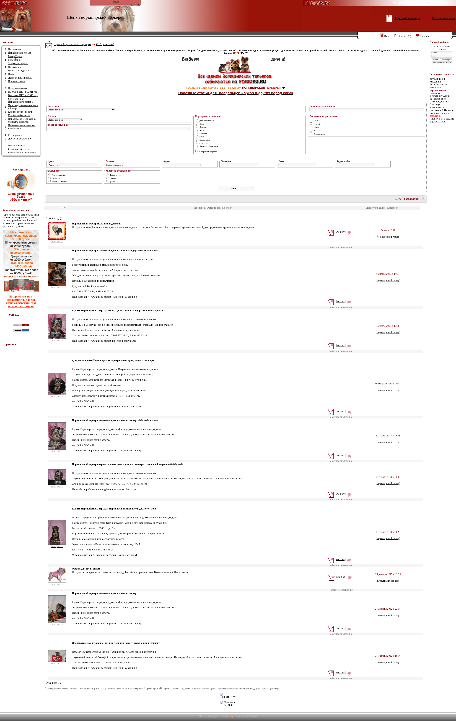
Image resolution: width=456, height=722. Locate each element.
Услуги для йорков (18, 63)
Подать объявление (407, 18)
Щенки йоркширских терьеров (72, 44)
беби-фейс (93, 688)
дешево (111, 688)
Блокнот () (404, 36)
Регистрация (15, 135)
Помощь (424, 36)
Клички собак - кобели (20, 111)
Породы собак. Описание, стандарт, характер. (22, 120)
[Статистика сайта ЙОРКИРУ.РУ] (228, 697)
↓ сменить (135, 4)
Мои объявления (443, 18)
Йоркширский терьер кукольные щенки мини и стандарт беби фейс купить (115, 250)
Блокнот (340, 231)
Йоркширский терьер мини (57, 688)
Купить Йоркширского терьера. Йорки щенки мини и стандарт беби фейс (114, 508)
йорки (125, 688)
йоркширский (136, 688)
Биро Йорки (14, 60)
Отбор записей (105, 44)
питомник (196, 688)
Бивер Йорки (15, 56)
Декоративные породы (20, 77)
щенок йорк (274, 688)
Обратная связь (439, 2)
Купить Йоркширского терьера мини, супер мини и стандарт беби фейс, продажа (118, 310)
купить (176, 688)
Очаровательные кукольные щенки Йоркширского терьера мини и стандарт (116, 643)
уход (252, 688)
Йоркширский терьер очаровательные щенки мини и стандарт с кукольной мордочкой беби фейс (127, 464)
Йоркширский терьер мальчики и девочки (96, 223)
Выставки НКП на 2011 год (22, 91)
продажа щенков (209, 688)
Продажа (74, 688)
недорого (185, 688)
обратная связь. (438, 121)
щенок (265, 688)
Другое (115, 1)
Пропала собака (16, 81)
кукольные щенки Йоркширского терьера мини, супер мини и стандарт (113, 360)
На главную (14, 49)
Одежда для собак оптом (86, 568)
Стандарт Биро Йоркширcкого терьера (20, 100)
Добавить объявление (19, 138)
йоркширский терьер (157, 688)
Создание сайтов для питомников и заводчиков (22, 150)
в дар (103, 688)
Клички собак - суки (19, 115)
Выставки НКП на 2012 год (23, 95)
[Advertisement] (21, 400)
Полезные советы (17, 88)
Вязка (11, 74)
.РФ (263, 87)
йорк (119, 688)
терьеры (244, 688)
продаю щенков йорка (228, 688)
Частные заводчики (18, 70)
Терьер (83, 688)
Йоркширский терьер (19, 52)
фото (258, 688)
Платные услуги (16, 145)
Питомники (14, 67)
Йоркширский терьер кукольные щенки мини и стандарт (105, 593)
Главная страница (407, 2)
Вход (386, 36)
